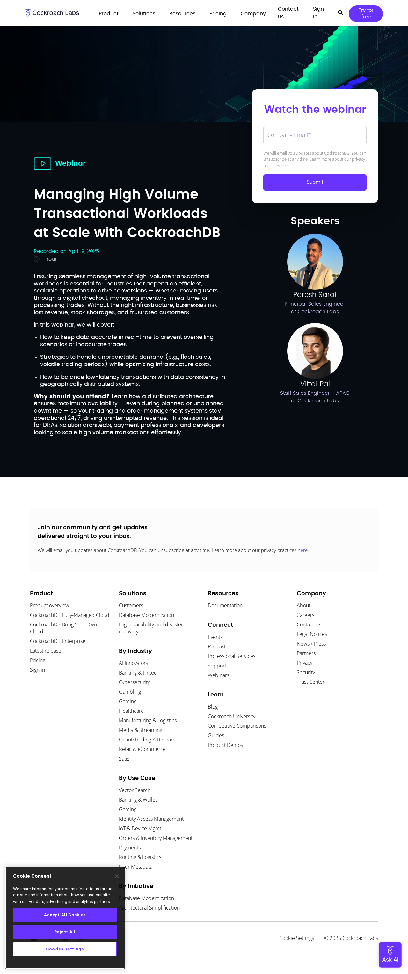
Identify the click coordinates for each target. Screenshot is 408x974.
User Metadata (135, 866)
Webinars (218, 675)
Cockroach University (231, 716)
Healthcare (131, 710)
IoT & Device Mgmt (140, 828)
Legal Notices (312, 634)
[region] (65, 918)
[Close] (117, 876)
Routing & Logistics (140, 857)
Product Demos (225, 744)
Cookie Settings (296, 938)
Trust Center (310, 681)
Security (306, 672)
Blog (213, 706)
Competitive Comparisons (237, 725)
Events (215, 636)
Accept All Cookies (65, 914)
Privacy (304, 662)
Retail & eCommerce (142, 749)
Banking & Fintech (139, 672)
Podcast (217, 646)
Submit (315, 182)
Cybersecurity (134, 682)
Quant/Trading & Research (148, 739)
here (285, 165)
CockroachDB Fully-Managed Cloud (69, 614)
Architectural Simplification (149, 907)
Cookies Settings (65, 949)
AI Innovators (133, 663)
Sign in (37, 669)
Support (217, 665)
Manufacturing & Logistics (148, 720)
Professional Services (231, 656)
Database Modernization (146, 614)
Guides (216, 735)
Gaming (127, 701)
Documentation (225, 605)
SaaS (124, 758)
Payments (130, 847)
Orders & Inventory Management (156, 837)
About (303, 605)
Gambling (130, 691)
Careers (305, 614)
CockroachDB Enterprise (57, 641)
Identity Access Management (151, 818)
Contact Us (309, 624)
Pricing (37, 660)
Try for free (366, 13)
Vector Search (134, 790)
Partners (306, 653)
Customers (131, 605)
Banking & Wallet (138, 799)
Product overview (49, 605)
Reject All (65, 931)
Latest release (45, 650)
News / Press (311, 643)
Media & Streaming (140, 729)
